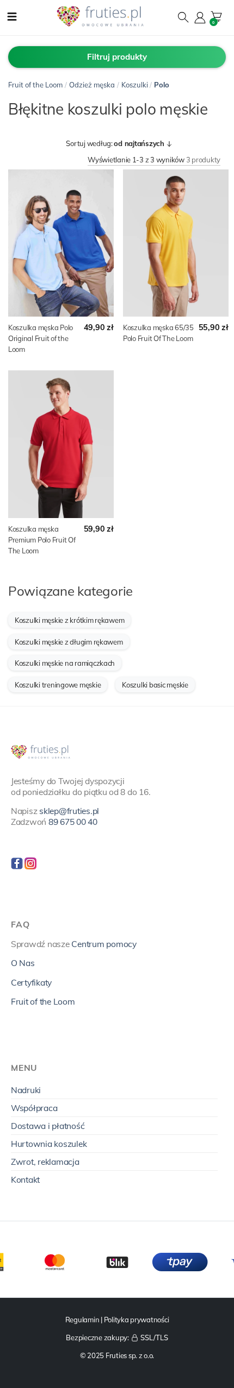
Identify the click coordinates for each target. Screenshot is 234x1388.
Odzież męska (92, 84)
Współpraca (34, 1107)
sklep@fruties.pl (69, 810)
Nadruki (26, 1089)
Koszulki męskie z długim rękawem (69, 642)
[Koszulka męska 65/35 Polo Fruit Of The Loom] (176, 243)
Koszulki (134, 84)
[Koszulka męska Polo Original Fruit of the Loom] (61, 243)
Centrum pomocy (103, 943)
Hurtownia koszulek (49, 1143)
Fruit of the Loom (35, 84)
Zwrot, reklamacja (45, 1161)
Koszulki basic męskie (155, 684)
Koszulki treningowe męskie (58, 684)
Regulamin (82, 1319)
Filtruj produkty (117, 57)
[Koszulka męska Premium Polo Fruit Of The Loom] (61, 444)
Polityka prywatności (136, 1319)
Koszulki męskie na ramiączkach (65, 663)
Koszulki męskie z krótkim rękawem (69, 620)
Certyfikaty (31, 982)
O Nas (23, 962)
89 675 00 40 (72, 821)
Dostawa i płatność (47, 1125)
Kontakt (25, 1179)
